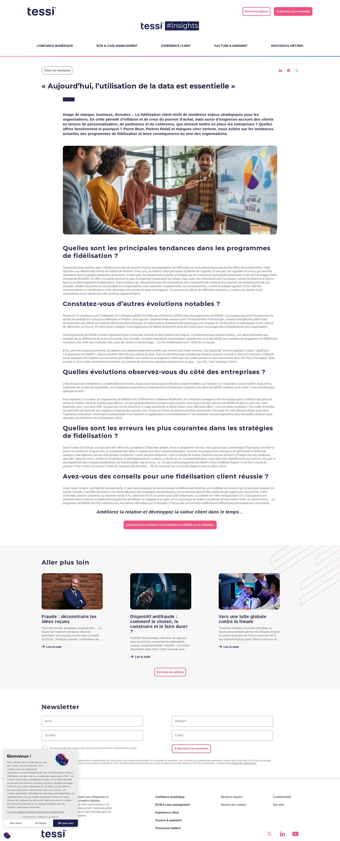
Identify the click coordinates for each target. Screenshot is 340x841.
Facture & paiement (231, 46)
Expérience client (176, 46)
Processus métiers (287, 46)
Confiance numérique (55, 46)
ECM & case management (117, 46)
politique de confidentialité (243, 763)
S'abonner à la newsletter (191, 748)
